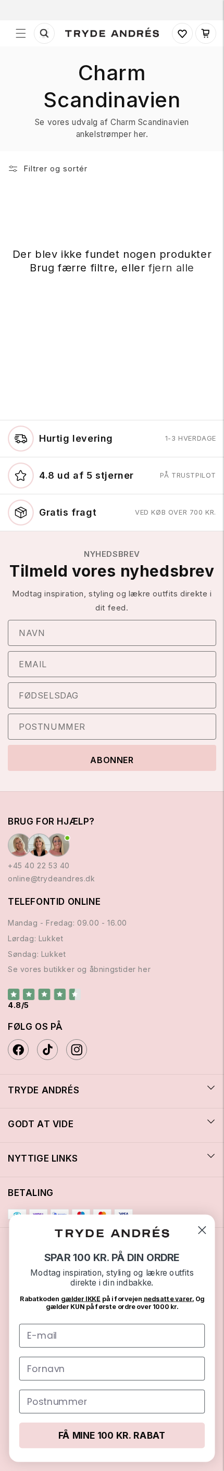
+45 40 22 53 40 (39, 865)
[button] (20, 33)
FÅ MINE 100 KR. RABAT (111, 1435)
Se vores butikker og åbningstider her (79, 969)
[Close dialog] (201, 1230)
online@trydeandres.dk (51, 878)
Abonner (111, 760)
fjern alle (171, 267)
